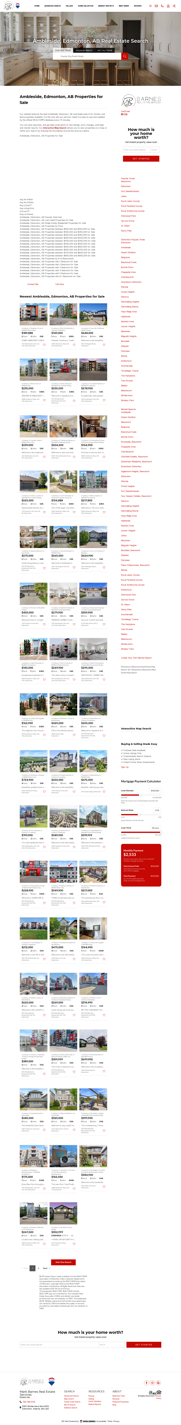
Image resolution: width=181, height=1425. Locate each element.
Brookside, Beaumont (131, 442)
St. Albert (125, 226)
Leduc (124, 196)
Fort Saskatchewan (130, 191)
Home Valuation (85, 6)
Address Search (70, 1408)
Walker (124, 385)
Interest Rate (127, 810)
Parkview (125, 351)
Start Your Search (63, 1262)
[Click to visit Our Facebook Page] (122, 114)
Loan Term (126, 828)
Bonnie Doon (127, 267)
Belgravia (125, 257)
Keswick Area (127, 321)
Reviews (138, 6)
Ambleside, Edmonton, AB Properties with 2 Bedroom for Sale (49, 264)
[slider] (141, 795)
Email (127, 111)
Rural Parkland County (131, 206)
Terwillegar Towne (129, 371)
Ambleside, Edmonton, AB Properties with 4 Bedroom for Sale (49, 270)
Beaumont (126, 181)
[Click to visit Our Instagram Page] (124, 114)
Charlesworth (127, 277)
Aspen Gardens (128, 252)
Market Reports (106, 6)
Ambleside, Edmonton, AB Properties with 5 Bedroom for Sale (49, 273)
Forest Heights (128, 292)
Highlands (125, 316)
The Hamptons (128, 375)
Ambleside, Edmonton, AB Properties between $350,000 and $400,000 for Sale (57, 238)
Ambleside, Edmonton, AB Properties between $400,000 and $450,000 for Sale (57, 241)
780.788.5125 (29, 1402)
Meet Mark (124, 6)
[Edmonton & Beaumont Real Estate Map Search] (121, 735)
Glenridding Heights (130, 301)
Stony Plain (126, 230)
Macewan (125, 331)
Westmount (126, 390)
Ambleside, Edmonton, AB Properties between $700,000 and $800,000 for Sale (57, 252)
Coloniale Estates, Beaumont (134, 456)
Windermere (126, 395)
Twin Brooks (127, 380)
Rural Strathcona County (133, 211)
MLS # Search (69, 1405)
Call (122, 111)
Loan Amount (127, 790)
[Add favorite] (44, 345)
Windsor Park (127, 400)
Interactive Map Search (54, 128)
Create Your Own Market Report (136, 658)
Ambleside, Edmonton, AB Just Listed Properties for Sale (46, 220)
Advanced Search (52, 6)
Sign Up (125, 767)
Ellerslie (124, 287)
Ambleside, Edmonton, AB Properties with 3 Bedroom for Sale (49, 267)
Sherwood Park (128, 216)
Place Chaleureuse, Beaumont (135, 565)
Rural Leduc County (130, 201)
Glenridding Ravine (129, 306)
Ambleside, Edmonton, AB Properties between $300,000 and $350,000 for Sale (57, 232)
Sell (104, 50)
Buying (91, 1396)
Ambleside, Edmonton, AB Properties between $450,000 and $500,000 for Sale (57, 244)
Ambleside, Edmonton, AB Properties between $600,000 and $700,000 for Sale (57, 249)
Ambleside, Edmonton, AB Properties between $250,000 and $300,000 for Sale (57, 229)
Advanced (84, 50)
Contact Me (32, 284)
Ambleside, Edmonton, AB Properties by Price (41, 226)
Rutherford (126, 361)
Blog (114, 1405)
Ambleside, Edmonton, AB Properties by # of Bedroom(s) (47, 258)
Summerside (127, 366)
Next (45, 1268)
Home (37, 6)
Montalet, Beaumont (130, 550)
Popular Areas (128, 178)
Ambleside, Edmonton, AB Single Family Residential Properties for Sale (53, 223)
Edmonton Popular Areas (133, 239)
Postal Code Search (72, 1402)
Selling (69, 6)
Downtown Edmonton (131, 282)
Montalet (125, 341)
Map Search (69, 1399)
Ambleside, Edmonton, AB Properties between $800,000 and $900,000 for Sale (57, 255)
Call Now (59, 284)
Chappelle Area (128, 272)
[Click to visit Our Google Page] (126, 114)
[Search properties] (124, 56)
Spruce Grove (127, 221)
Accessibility (101, 1421)
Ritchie (124, 356)
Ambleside (126, 247)
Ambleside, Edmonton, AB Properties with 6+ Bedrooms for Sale (50, 276)
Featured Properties (121, 1402)
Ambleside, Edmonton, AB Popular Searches (41, 217)
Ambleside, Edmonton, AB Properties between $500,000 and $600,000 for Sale (57, 246)
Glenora (125, 297)
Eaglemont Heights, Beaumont (135, 471)
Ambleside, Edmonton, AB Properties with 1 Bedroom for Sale (49, 261)
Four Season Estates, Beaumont (136, 496)
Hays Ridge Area (129, 311)
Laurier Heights (128, 326)
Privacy (116, 1421)
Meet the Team (119, 1396)
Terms (109, 1421)
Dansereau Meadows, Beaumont (136, 461)
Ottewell (125, 346)
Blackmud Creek (128, 262)
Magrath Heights (129, 336)
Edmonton (126, 186)
